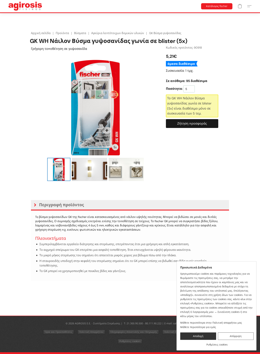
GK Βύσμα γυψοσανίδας (165, 33)
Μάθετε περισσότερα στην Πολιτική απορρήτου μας (211, 322)
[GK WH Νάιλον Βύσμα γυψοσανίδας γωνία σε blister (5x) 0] (58, 169)
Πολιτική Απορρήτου (91, 332)
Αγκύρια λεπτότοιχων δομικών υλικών (117, 33)
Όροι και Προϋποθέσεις (58, 332)
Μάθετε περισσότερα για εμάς (198, 327)
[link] (217, 343)
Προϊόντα (62, 33)
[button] (25, 6)
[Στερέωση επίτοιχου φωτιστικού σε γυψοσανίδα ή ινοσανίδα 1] (89, 169)
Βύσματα (80, 33)
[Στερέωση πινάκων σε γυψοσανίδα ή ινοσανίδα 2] (126, 169)
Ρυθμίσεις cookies (130, 341)
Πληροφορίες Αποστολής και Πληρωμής (133, 332)
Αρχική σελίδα (41, 33)
